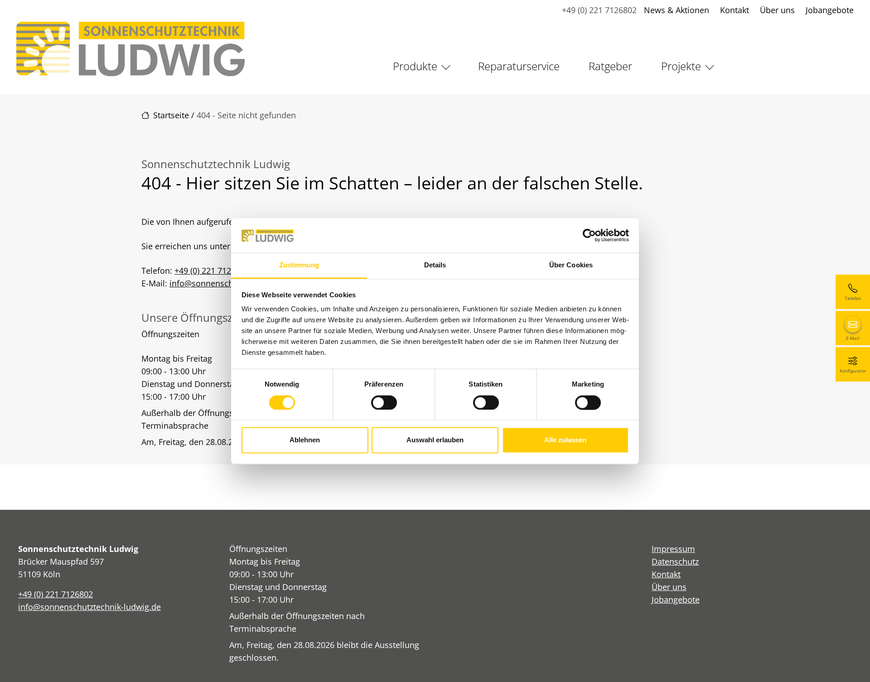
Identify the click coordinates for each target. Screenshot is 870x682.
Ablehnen (305, 440)
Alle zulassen (565, 440)
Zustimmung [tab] (299, 265)
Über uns (777, 10)
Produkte (415, 65)
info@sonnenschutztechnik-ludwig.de (89, 606)
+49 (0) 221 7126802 (599, 10)
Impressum (673, 548)
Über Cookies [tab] (571, 265)
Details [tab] (435, 265)
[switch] (384, 402)
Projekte (681, 65)
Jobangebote (830, 10)
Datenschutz (675, 561)
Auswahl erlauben (435, 440)
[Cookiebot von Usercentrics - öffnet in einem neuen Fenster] (589, 235)
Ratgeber (610, 65)
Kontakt (734, 10)
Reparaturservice (519, 65)
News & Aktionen (676, 10)
